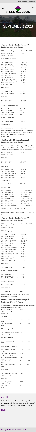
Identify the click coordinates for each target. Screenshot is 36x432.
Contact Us (31, 2)
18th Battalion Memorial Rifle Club (18, 12)
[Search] (2, 7)
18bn (13, 429)
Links (19, 2)
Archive (24, 2)
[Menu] (33, 7)
